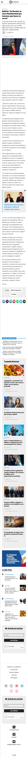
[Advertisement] (14, 74)
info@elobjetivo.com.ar (14, 744)
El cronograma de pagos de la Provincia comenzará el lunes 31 (14, 534)
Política (4, 9)
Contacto (14, 675)
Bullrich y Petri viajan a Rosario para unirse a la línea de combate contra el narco (13, 207)
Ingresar (14, 677)
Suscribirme (14, 640)
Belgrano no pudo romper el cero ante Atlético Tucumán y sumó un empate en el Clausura (12, 343)
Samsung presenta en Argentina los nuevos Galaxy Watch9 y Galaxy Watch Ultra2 (11, 603)
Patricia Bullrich (16, 290)
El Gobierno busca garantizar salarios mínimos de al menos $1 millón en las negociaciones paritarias (14, 473)
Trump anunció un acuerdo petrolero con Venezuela (11, 578)
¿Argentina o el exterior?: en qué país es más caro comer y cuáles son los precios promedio (14, 383)
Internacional (9, 574)
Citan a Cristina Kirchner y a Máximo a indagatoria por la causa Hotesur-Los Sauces (13, 442)
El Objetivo (9, 32)
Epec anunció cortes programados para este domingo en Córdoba (12, 347)
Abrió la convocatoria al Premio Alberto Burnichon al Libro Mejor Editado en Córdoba (12, 353)
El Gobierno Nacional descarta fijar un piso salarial (14, 413)
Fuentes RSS (14, 669)
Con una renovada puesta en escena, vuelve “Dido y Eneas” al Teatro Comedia (12, 590)
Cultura (7, 585)
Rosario (14, 294)
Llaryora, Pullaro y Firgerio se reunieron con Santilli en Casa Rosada (13, 504)
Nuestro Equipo (14, 672)
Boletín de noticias (15, 628)
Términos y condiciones (14, 667)
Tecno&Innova (9, 598)
